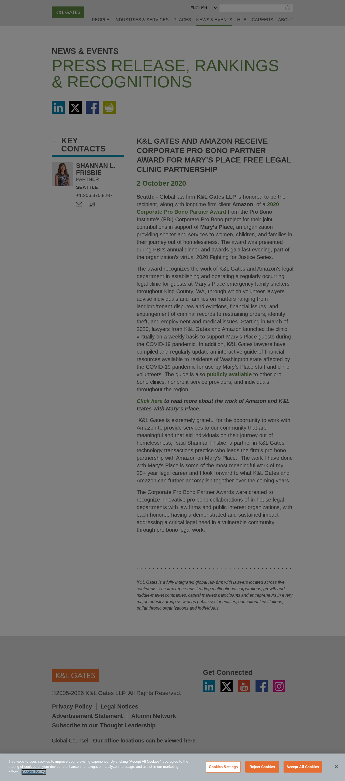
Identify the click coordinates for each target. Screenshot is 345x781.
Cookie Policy (33, 772)
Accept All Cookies (303, 767)
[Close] (336, 767)
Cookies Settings (223, 767)
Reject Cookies (262, 767)
